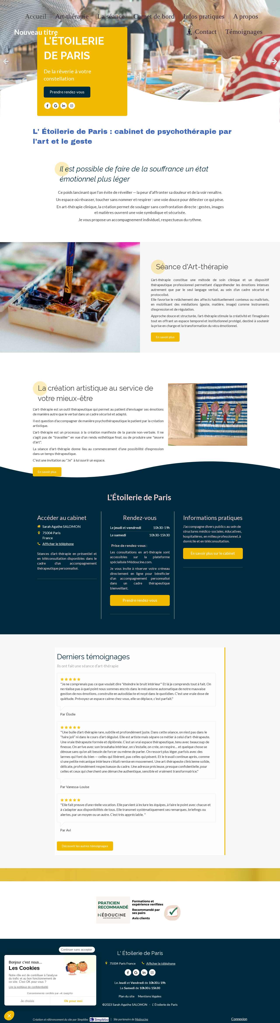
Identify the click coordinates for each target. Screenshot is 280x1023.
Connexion (239, 1019)
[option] (140, 61)
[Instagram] (71, 105)
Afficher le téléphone (58, 544)
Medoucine (141, 1019)
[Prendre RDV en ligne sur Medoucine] (140, 910)
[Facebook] (47, 105)
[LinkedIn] (63, 105)
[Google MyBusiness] (55, 105)
